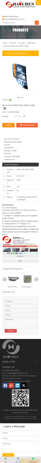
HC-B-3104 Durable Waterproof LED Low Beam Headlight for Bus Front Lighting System (27, 287)
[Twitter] (23, 385)
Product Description (11, 164)
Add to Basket (28, 125)
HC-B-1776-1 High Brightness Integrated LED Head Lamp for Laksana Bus (13, 287)
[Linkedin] (17, 385)
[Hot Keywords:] (37, 23)
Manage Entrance (31, 418)
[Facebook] (5, 385)
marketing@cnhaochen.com (14, 19)
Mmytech (22, 418)
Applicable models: (11, 142)
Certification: (8, 159)
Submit (10, 331)
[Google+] (11, 385)
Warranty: (7, 151)
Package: (7, 156)
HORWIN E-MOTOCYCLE (10, 422)
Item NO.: (7, 139)
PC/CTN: (7, 154)
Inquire (8, 125)
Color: (6, 148)
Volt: (5, 145)
